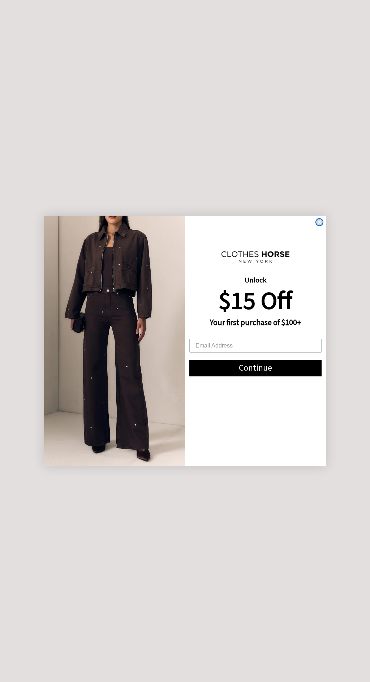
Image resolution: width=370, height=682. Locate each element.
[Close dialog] (319, 222)
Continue (255, 368)
